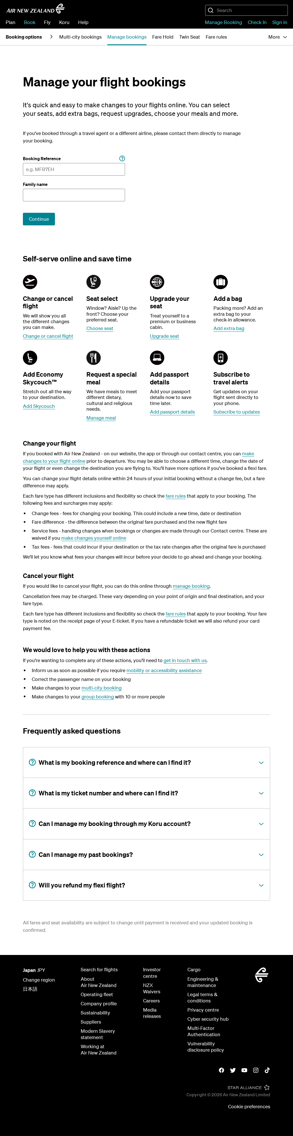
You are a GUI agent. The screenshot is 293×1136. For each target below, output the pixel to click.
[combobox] (246, 10)
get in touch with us (185, 660)
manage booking (191, 586)
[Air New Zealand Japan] (35, 8)
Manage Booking (223, 22)
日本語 (30, 989)
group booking (98, 697)
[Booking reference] (122, 159)
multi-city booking (102, 688)
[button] (277, 37)
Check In (257, 22)
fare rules (176, 496)
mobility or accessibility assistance (164, 670)
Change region (39, 980)
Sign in (279, 22)
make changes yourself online (93, 538)
